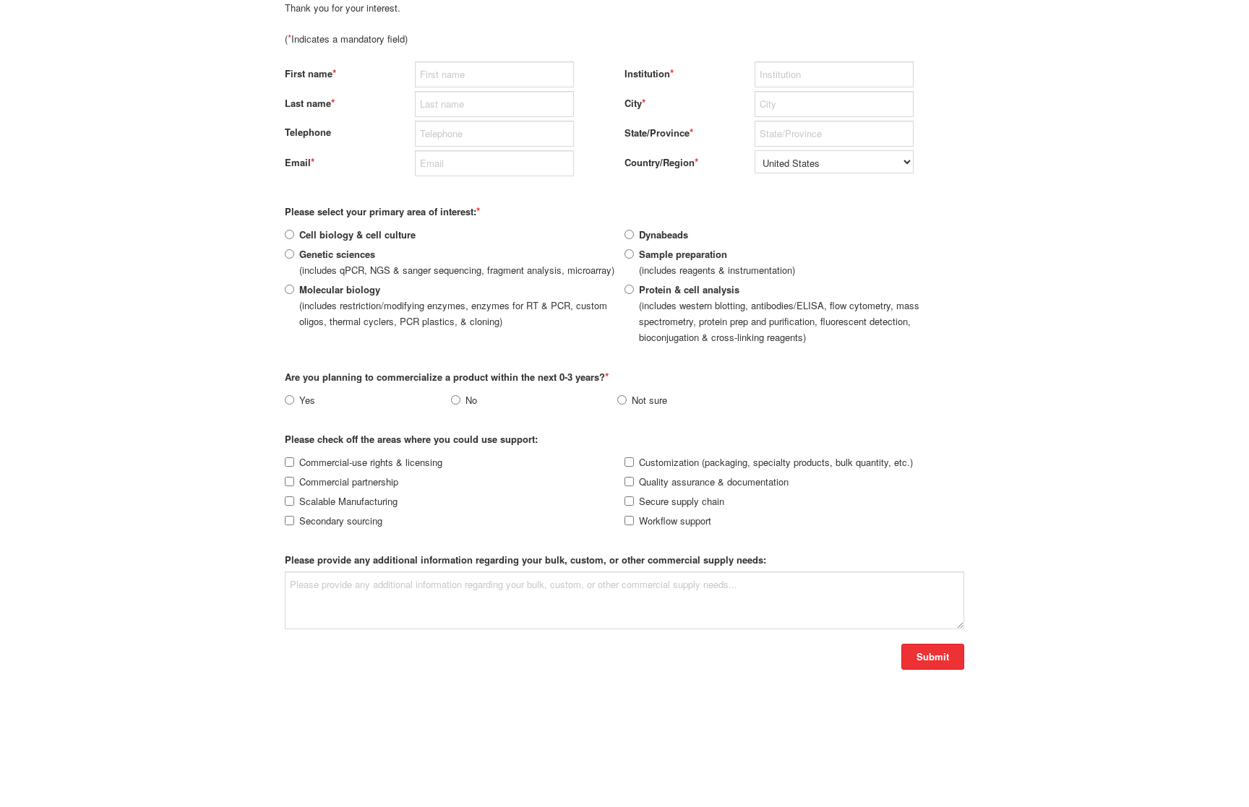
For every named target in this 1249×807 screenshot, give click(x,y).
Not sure (649, 400)
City (634, 102)
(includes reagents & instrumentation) (717, 262)
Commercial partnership (348, 481)
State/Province (658, 132)
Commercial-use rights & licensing (370, 462)
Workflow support (675, 520)
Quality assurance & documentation (714, 481)
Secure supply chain (681, 501)
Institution (649, 73)
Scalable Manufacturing (348, 501)
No (471, 400)
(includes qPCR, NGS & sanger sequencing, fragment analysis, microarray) (456, 262)
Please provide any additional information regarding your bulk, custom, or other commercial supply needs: (525, 559)
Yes (307, 400)
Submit (933, 656)
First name (310, 73)
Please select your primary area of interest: (382, 211)
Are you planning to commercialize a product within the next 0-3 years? (447, 376)
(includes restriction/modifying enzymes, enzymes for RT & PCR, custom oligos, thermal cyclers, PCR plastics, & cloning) (453, 305)
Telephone (308, 132)
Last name (310, 102)
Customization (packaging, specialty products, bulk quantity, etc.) (776, 462)
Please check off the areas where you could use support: (411, 439)
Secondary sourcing (340, 520)
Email (299, 162)
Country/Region (661, 162)
